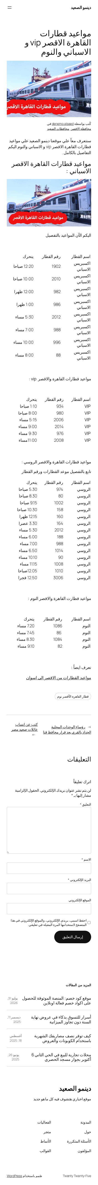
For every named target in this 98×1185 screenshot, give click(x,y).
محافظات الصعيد (58, 128)
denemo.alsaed (63, 123)
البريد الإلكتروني (79, 880)
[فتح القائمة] (9, 7)
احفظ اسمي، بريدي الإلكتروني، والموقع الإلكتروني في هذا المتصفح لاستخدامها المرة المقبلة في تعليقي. (48, 922)
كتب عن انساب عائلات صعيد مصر (24, 727)
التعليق (85, 804)
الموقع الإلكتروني (80, 900)
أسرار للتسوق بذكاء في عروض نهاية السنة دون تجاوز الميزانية (61, 1019)
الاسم (86, 859)
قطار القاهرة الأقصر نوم (73, 696)
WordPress (14, 1176)
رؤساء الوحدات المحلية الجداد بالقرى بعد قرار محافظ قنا (67, 729)
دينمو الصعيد (81, 7)
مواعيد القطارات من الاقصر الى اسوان (58, 678)
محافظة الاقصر (81, 128)
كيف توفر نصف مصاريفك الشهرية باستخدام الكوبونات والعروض (62, 1038)
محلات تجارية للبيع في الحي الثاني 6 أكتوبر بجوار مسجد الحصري (61, 1057)
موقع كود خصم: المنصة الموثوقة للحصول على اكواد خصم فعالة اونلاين (56, 1000)
